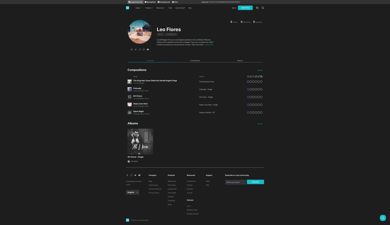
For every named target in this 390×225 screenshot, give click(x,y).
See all (259, 70)
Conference (191, 181)
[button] (131, 49)
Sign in (234, 8)
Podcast (190, 189)
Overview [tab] (150, 61)
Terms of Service (155, 189)
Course (189, 193)
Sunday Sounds (192, 214)
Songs (138, 8)
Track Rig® (172, 193)
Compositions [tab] (195, 61)
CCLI (189, 206)
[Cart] (257, 8)
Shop (170, 204)
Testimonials (153, 185)
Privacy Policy (154, 193)
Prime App (172, 185)
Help (189, 8)
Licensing (171, 200)
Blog (150, 181)
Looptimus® (172, 189)
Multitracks (172, 181)
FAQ (207, 185)
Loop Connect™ (180, 8)
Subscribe (255, 182)
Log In (128, 185)
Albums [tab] (240, 61)
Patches (171, 197)
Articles (190, 185)
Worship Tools (192, 210)
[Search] (263, 8)
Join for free (245, 8)
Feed (170, 8)
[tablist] (195, 60)
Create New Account (133, 181)
